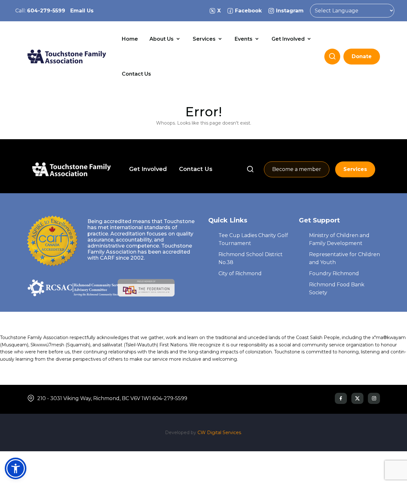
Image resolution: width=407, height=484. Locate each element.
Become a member (296, 169)
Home (130, 39)
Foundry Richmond (334, 273)
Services (205, 39)
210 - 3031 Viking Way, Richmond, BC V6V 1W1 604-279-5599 (112, 398)
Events (244, 39)
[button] (15, 468)
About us (162, 39)
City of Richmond (240, 273)
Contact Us (136, 74)
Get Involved (289, 39)
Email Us (81, 11)
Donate (362, 56)
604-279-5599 (46, 11)
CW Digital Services (219, 432)
